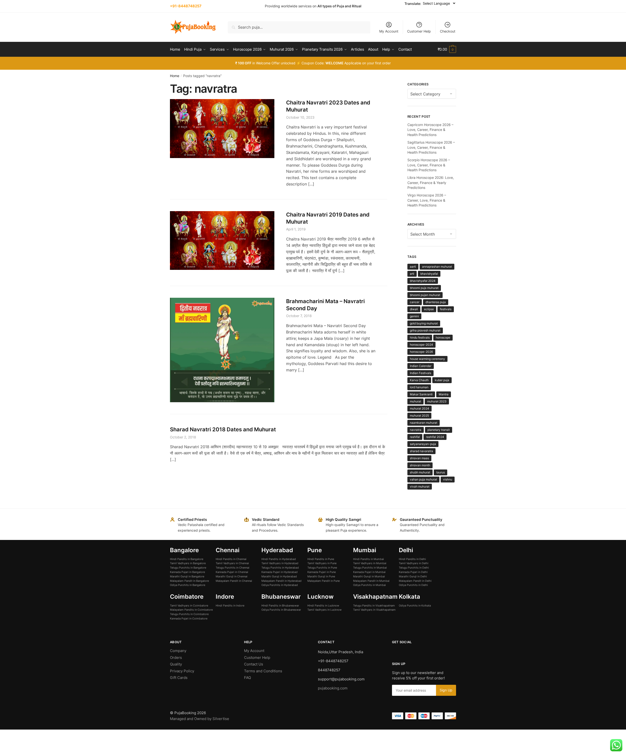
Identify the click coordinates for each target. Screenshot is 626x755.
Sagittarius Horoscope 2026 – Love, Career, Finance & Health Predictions (431, 147)
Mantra (443, 394)
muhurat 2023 (437, 401)
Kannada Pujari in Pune (321, 572)
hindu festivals (420, 337)
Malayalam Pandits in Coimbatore (191, 609)
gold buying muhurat (424, 323)
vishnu (447, 479)
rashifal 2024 (435, 437)
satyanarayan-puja (423, 444)
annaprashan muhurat (437, 266)
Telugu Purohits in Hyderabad (280, 567)
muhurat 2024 (419, 408)
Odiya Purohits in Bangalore (187, 585)
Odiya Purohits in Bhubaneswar (281, 609)
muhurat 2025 (419, 415)
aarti (413, 266)
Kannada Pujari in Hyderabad (279, 572)
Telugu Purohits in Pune (322, 567)
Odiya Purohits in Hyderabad (279, 585)
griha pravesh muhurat (425, 330)
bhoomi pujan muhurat (425, 295)
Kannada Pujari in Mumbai (369, 572)
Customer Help (419, 31)
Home (174, 76)
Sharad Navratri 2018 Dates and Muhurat (223, 429)
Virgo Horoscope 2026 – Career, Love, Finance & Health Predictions (426, 200)
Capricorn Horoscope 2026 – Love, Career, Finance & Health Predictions (430, 130)
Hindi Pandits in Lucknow (323, 605)
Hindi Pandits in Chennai (231, 559)
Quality (176, 664)
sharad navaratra (421, 451)
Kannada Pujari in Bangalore (187, 572)
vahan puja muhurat (423, 479)
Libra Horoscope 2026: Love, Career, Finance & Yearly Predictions (430, 182)
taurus (440, 472)
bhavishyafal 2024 (423, 281)
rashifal (415, 437)
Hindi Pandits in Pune (320, 559)
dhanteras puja (435, 302)
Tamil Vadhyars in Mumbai (369, 563)
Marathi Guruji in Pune (321, 576)
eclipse (429, 309)
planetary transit (438, 430)
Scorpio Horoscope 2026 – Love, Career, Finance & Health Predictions (428, 165)
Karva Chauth (419, 380)
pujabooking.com (332, 688)
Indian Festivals (420, 373)
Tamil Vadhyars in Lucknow (324, 609)
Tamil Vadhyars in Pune (321, 563)
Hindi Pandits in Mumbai (368, 559)
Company (178, 650)
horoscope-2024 (421, 344)
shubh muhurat (420, 472)
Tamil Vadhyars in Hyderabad (279, 563)
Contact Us (253, 664)
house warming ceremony (427, 359)
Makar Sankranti (421, 394)
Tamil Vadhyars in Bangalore (188, 563)
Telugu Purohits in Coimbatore (189, 614)
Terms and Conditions (263, 671)
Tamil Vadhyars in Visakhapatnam (374, 609)
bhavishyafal (429, 273)
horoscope (443, 337)
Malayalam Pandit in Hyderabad (281, 581)
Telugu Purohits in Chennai (232, 567)
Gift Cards (179, 677)
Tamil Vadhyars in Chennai (232, 563)
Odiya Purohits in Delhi (413, 585)
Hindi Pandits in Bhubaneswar (280, 605)
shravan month (420, 465)
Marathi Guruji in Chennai (231, 576)
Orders (176, 657)
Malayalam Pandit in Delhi (415, 581)
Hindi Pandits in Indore (230, 605)
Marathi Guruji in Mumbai (369, 576)
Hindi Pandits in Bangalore (186, 559)
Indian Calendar (420, 366)
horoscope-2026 (421, 352)
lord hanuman (419, 387)
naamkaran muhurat (423, 422)
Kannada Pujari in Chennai (232, 572)
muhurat (415, 401)
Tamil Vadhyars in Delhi (413, 563)
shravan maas (419, 458)
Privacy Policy (182, 671)
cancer (414, 302)
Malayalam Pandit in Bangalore (189, 581)
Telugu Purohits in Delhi (414, 567)
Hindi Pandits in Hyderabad (278, 559)
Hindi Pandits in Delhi (412, 559)
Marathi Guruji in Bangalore (187, 576)
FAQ (247, 677)
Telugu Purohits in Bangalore (188, 567)
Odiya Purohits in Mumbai (369, 585)
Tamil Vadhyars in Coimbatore (189, 605)
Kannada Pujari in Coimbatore (188, 618)
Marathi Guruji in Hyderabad (279, 576)
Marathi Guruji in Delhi (413, 576)
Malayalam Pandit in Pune (323, 581)
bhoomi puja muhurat (424, 288)
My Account (388, 31)
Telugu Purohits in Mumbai (370, 567)
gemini (414, 316)
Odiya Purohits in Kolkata (415, 605)
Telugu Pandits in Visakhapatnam (374, 605)
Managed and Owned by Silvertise (199, 718)
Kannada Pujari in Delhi (413, 572)
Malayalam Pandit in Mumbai (371, 581)
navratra (415, 430)
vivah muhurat (419, 486)
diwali (414, 309)
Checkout (447, 31)
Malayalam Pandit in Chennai (234, 581)
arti (412, 273)
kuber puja (442, 380)
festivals (445, 309)
